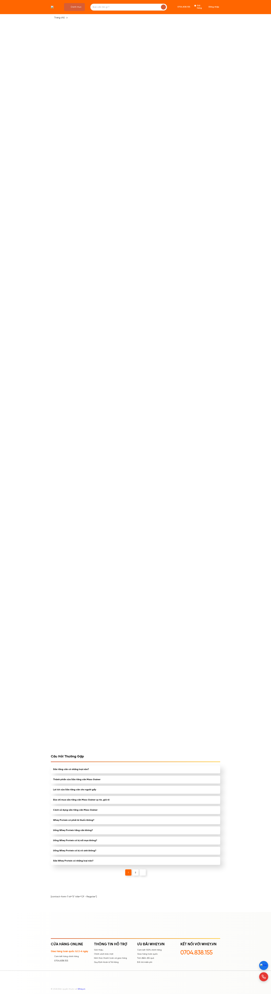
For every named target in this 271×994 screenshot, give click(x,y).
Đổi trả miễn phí (144, 962)
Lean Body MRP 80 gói (167, 479)
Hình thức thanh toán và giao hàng (110, 958)
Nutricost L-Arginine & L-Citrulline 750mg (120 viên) (204, 545)
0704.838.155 (61, 961)
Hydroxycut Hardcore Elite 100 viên (169, 545)
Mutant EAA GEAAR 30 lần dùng (101, 545)
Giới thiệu (98, 950)
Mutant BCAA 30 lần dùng (101, 414)
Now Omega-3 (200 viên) (169, 414)
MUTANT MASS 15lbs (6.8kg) (132, 352)
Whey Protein (135, 295)
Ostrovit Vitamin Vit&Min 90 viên (134, 416)
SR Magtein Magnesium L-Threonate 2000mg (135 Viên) (135, 609)
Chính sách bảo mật (103, 954)
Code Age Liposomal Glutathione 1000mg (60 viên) (134, 545)
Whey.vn (81, 989)
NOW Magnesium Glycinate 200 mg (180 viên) (202, 609)
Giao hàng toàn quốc (147, 954)
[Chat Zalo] (263, 965)
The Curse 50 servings (168, 350)
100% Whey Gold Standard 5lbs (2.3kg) (202, 480)
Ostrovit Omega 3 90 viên (135, 479)
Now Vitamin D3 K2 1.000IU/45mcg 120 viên (203, 416)
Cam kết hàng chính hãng (66, 956)
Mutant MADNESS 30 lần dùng (100, 480)
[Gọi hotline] (263, 976)
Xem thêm (66, 619)
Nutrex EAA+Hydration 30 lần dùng (204, 352)
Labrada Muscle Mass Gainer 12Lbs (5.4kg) (99, 352)
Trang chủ (59, 17)
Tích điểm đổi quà (145, 958)
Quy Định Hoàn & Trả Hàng (106, 962)
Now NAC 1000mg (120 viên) (99, 609)
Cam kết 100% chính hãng (149, 950)
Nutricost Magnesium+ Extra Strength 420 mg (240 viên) (168, 609)
